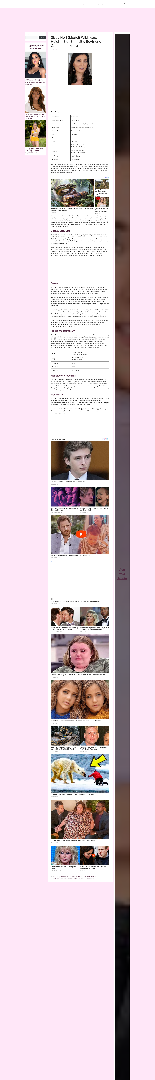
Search (42, 37)
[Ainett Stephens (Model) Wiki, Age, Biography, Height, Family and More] (35, 99)
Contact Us (100, 4)
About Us (91, 4)
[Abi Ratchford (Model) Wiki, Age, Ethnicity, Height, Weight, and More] (35, 65)
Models (83, 4)
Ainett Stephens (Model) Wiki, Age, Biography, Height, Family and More (35, 116)
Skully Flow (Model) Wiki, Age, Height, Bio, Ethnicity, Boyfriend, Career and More (74, 878)
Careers (109, 4)
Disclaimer (118, 4)
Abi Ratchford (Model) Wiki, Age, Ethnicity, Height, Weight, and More (35, 82)
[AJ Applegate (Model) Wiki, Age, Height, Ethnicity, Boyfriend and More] (35, 134)
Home (76, 4)
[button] (124, 4)
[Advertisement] (48, 19)
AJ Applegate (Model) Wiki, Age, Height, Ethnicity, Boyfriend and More (34, 151)
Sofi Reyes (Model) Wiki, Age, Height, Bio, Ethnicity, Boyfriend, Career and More (74, 876)
